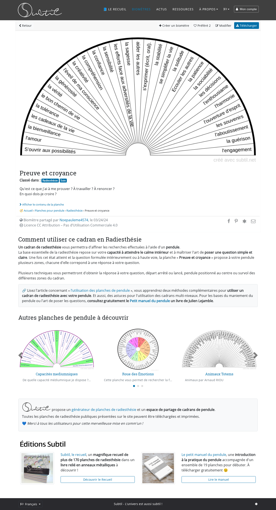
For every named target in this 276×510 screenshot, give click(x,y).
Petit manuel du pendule (150, 300)
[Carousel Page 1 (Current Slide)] (134, 386)
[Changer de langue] (226, 9)
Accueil (28, 210)
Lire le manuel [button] (218, 479)
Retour (26, 25)
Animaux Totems (219, 374)
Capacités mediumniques (57, 374)
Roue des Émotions (138, 374)
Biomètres (141, 9)
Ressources (183, 9)
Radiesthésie (50, 180)
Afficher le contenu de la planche (43, 204)
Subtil (118, 504)
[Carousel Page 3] (142, 386)
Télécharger (248, 25)
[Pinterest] (236, 221)
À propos (207, 9)
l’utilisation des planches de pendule (100, 290)
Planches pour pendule (49, 210)
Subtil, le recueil (73, 454)
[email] (252, 221)
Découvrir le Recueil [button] (97, 479)
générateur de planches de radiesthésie (104, 409)
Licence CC (70, 225)
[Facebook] (229, 221)
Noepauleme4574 (74, 220)
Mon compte (247, 9)
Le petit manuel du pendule (204, 454)
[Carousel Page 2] (138, 386)
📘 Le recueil (114, 9)
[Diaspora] (244, 221)
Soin (63, 180)
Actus (161, 9)
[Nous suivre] (256, 504)
